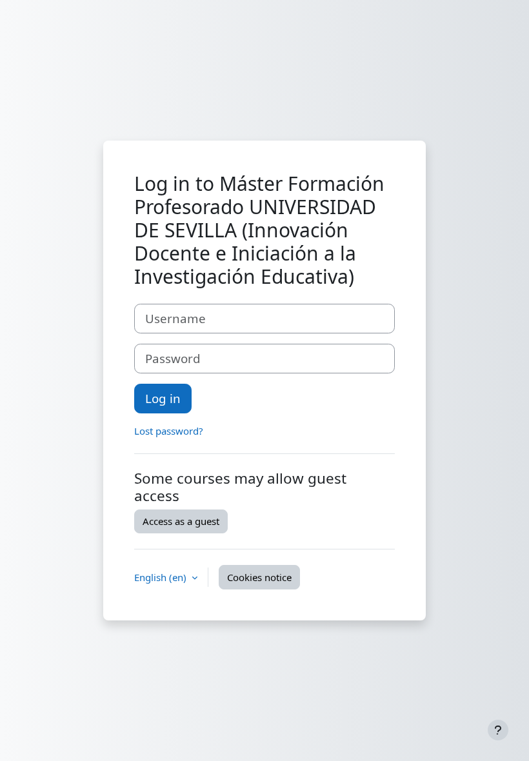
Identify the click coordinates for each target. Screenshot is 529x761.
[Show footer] (498, 730)
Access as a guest (181, 521)
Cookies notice (259, 577)
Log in (163, 398)
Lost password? (168, 430)
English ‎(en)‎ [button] (161, 577)
